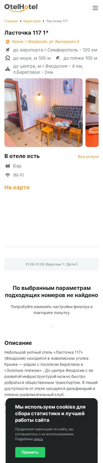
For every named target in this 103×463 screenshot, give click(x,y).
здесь (38, 439)
